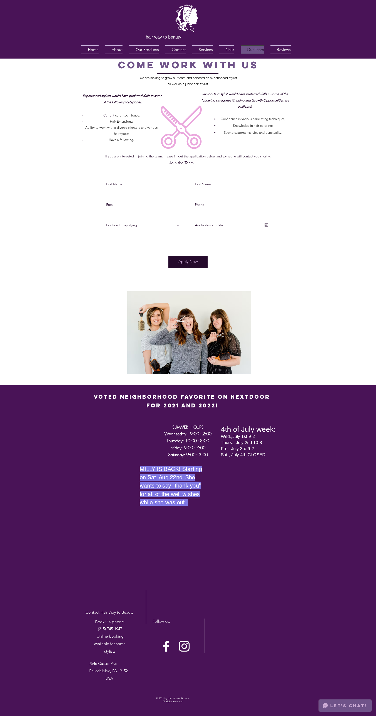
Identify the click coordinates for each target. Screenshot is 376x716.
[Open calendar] (266, 225)
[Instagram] (184, 646)
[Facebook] (166, 646)
